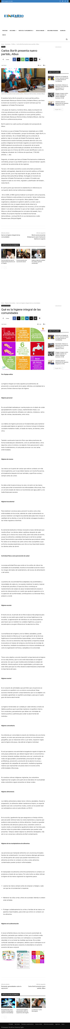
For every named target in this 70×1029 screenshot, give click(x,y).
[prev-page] (2, 267)
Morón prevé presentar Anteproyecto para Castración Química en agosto (36, 237)
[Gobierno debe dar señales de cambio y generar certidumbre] (38, 253)
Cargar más (58, 109)
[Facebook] (60, 1)
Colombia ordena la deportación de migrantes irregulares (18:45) (61, 103)
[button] (66, 39)
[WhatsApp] (23, 59)
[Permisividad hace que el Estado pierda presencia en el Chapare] (8, 253)
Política (13, 44)
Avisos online (38, 1024)
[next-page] (5, 267)
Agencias (57, 1024)
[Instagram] (63, 1)
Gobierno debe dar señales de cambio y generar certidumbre (38, 262)
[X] (68, 1)
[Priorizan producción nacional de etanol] (23, 253)
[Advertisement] (47, 16)
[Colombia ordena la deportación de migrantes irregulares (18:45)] (51, 103)
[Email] (31, 59)
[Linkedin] (27, 59)
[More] (40, 59)
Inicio (2, 44)
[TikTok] (65, 1)
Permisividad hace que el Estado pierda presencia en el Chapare (8, 262)
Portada (11, 1024)
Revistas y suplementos (28, 1024)
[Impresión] (35, 59)
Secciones (7, 44)
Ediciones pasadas (49, 1024)
